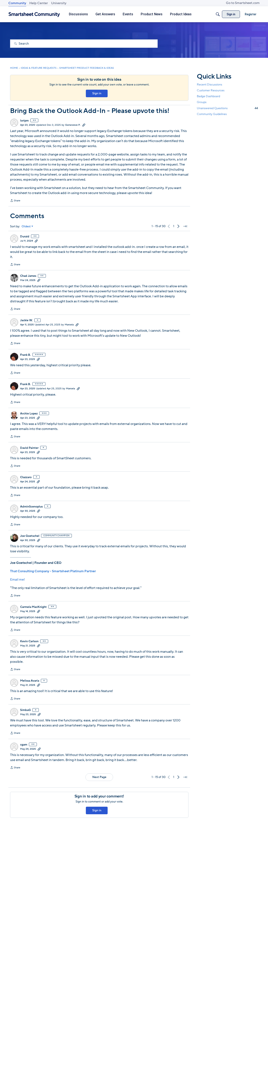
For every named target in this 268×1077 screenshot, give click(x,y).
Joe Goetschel (29, 536)
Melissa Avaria (29, 681)
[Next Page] (178, 226)
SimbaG (25, 710)
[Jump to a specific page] (185, 226)
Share (15, 201)
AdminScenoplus (31, 507)
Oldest (26, 226)
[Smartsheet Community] (34, 14)
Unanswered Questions (227, 108)
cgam (23, 745)
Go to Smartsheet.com (243, 3)
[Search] (218, 14)
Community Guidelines (212, 114)
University (58, 3)
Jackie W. (26, 320)
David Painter (29, 448)
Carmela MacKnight (33, 607)
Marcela (69, 324)
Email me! (17, 579)
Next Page (99, 777)
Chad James (28, 276)
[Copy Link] (83, 125)
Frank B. (25, 355)
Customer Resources (210, 90)
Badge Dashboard (208, 96)
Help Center (38, 3)
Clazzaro (26, 477)
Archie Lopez (29, 414)
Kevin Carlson (29, 641)
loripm (24, 121)
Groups (201, 102)
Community (17, 3)
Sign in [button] (96, 93)
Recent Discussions (209, 85)
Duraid (24, 236)
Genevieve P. (72, 125)
